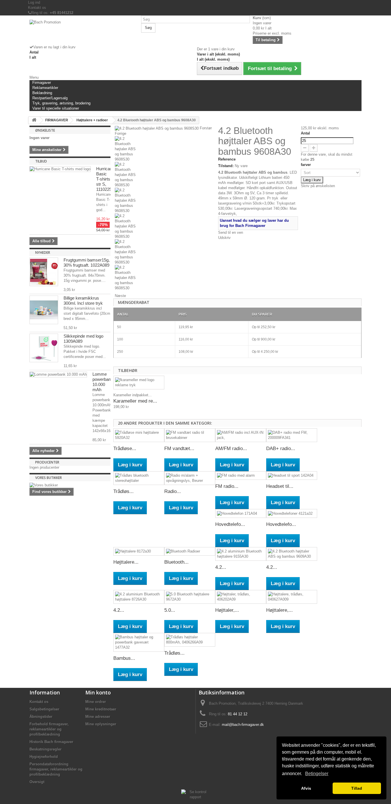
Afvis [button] (306, 788)
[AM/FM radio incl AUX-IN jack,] (240, 435)
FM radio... (226, 486)
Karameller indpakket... (132, 395)
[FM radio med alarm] (240, 475)
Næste (120, 296)
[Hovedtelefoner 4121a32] (291, 513)
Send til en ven (230, 232)
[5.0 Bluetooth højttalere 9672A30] (189, 597)
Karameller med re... (135, 401)
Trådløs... (123, 491)
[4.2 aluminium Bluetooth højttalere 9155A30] (240, 554)
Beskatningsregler (45, 749)
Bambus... (124, 658)
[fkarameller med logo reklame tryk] (138, 382)
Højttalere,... (279, 610)
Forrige (120, 133)
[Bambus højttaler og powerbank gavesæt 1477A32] (138, 642)
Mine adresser (97, 716)
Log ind (34, 2)
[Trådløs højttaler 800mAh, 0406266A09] (189, 640)
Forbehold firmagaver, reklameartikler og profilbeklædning (49, 729)
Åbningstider (40, 716)
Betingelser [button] (316, 773)
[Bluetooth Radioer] (189, 551)
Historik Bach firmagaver (51, 742)
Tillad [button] (356, 788)
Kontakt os (37, 7)
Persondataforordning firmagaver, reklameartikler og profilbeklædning (55, 769)
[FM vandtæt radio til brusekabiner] (189, 435)
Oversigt (36, 782)
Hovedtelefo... (230, 524)
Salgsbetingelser (44, 709)
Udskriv (224, 237)
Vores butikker (48, 477)
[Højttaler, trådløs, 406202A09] (240, 597)
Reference (227, 159)
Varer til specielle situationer (55, 108)
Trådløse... (124, 448)
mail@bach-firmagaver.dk (243, 724)
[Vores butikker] (69, 485)
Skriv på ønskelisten (318, 186)
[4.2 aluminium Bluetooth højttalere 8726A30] (138, 597)
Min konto (98, 692)
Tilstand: (226, 166)
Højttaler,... (227, 610)
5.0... (169, 610)
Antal (305, 133)
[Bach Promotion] (83, 32)
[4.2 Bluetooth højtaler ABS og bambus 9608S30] (165, 149)
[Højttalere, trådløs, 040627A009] (291, 597)
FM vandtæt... (179, 448)
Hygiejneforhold (43, 757)
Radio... (172, 491)
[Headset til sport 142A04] (291, 475)
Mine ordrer (95, 702)
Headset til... (279, 486)
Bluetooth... (176, 562)
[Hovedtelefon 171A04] (240, 513)
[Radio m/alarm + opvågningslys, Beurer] (189, 478)
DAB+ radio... (280, 448)
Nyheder (42, 252)
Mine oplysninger (100, 724)
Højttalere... (126, 562)
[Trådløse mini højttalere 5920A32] (138, 435)
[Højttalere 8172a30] (138, 551)
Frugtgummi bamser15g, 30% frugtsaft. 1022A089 (87, 263)
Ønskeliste (45, 130)
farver (306, 165)
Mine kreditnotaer (100, 709)
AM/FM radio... (231, 448)
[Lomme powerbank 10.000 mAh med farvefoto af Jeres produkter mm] (58, 374)
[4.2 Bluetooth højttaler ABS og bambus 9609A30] (291, 554)
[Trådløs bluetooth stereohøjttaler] (138, 478)
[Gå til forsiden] (34, 120)
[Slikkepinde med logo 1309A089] (43, 348)
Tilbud (41, 161)
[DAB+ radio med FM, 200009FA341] (291, 435)
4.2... (220, 567)
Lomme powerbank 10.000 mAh (102, 382)
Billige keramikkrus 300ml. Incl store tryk (83, 301)
